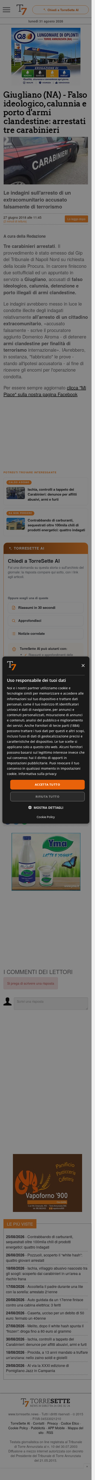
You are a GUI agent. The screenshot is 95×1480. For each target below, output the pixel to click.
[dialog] (45, 740)
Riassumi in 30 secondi (36, 607)
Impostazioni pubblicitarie (27, 763)
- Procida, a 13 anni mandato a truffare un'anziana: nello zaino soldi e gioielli (47, 1355)
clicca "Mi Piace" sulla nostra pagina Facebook (44, 391)
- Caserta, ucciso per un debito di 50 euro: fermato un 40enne (45, 1315)
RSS (50, 1432)
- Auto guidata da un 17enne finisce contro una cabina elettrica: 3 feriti (44, 1302)
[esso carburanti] (45, 57)
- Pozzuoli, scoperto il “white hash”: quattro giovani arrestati (44, 1257)
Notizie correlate (31, 633)
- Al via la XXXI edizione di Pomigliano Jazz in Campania (37, 1368)
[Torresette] (21, 9)
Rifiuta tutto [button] (47, 796)
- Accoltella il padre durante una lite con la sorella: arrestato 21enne (44, 1289)
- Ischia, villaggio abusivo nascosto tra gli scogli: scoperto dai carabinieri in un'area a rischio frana (46, 1273)
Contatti (38, 1423)
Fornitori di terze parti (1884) (57, 725)
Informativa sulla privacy (37, 774)
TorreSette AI (20, 1423)
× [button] (83, 665)
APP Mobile (56, 1428)
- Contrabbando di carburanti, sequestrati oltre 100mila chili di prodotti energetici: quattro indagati (39, 1242)
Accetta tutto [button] (47, 784)
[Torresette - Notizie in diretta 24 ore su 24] (45, 1402)
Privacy (52, 1423)
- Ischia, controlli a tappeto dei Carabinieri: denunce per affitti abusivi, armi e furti (46, 1341)
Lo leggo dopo (76, 219)
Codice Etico (70, 1423)
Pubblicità (38, 1428)
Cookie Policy (18, 1428)
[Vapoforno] (47, 1183)
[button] (45, 807)
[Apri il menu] (6, 9)
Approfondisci (29, 620)
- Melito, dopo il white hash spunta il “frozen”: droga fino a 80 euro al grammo (45, 1328)
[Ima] (45, 862)
